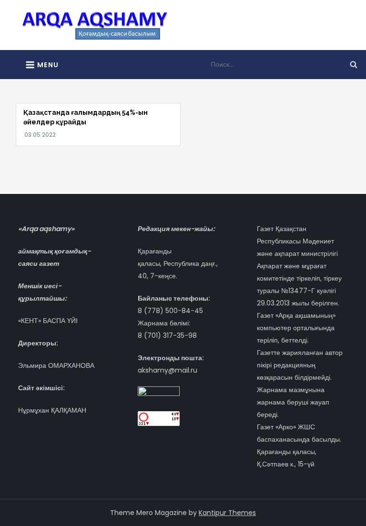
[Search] (353, 64)
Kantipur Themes (227, 512)
